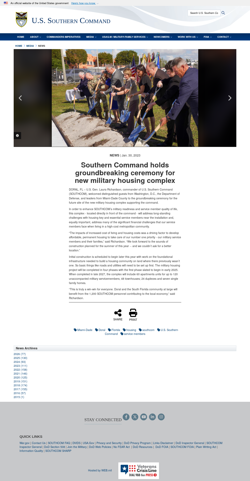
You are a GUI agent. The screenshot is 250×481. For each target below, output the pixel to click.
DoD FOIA (161, 447)
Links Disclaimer (163, 443)
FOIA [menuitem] (206, 37)
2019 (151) (20, 381)
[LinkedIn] (152, 417)
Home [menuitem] (20, 37)
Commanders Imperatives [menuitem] (63, 37)
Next (229, 98)
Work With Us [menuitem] (187, 37)
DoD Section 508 (54, 447)
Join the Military (77, 447)
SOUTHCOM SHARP (58, 451)
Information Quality (31, 451)
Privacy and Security (109, 443)
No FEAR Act (121, 447)
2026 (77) (20, 354)
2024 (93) (20, 362)
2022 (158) (20, 369)
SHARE (117, 319)
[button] (85, 3)
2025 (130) (20, 358)
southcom (148, 330)
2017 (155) (20, 389)
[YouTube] (143, 417)
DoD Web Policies (100, 447)
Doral (102, 330)
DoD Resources (142, 447)
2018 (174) (20, 385)
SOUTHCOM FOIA (182, 447)
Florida (116, 330)
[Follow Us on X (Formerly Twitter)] (134, 417)
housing (131, 330)
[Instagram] (161, 417)
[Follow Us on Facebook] (126, 417)
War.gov (24, 443)
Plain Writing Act (206, 447)
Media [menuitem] (90, 37)
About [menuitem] (34, 37)
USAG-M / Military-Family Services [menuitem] (124, 37)
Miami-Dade (84, 330)
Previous (20, 98)
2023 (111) (20, 366)
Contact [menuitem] (223, 37)
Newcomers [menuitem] (162, 37)
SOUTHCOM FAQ (59, 443)
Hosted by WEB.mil (100, 470)
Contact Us (39, 443)
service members (134, 334)
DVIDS (76, 443)
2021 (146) (20, 373)
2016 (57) (20, 393)
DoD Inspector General (190, 443)
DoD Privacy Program (137, 443)
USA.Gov (88, 443)
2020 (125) (20, 377)
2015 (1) (19, 397)
